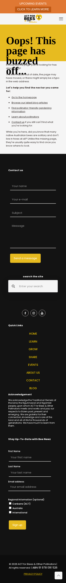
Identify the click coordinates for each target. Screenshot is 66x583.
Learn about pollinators (25, 117)
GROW (33, 349)
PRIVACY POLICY (33, 574)
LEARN (33, 341)
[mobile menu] (61, 19)
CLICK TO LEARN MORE (33, 9)
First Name (14, 451)
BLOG (33, 388)
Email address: (16, 481)
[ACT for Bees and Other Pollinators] (33, 18)
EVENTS (33, 365)
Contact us (18, 122)
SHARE (33, 357)
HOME (33, 334)
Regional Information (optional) (26, 499)
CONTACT (33, 380)
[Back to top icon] (58, 575)
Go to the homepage (24, 97)
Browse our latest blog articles (30, 102)
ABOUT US (33, 373)
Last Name (14, 466)
